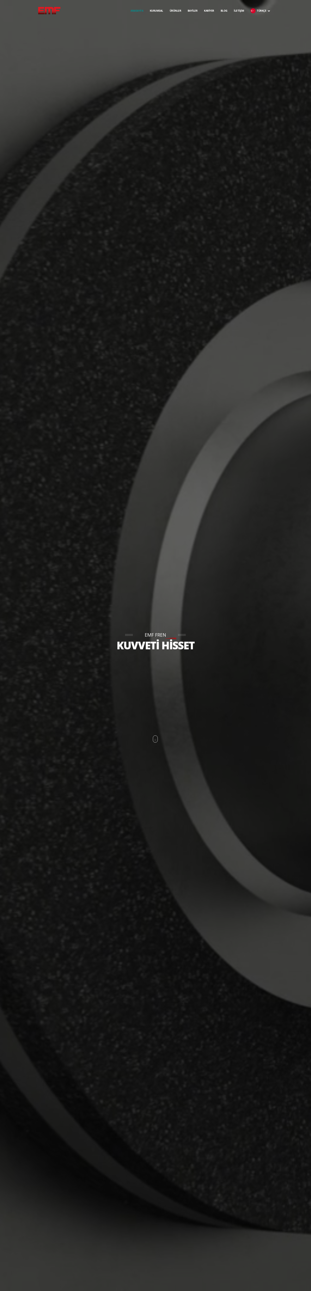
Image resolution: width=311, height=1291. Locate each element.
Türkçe (262, 19)
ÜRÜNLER (175, 19)
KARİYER (209, 19)
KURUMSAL (156, 19)
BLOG (224, 19)
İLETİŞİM (239, 19)
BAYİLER (193, 19)
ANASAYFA (137, 10)
